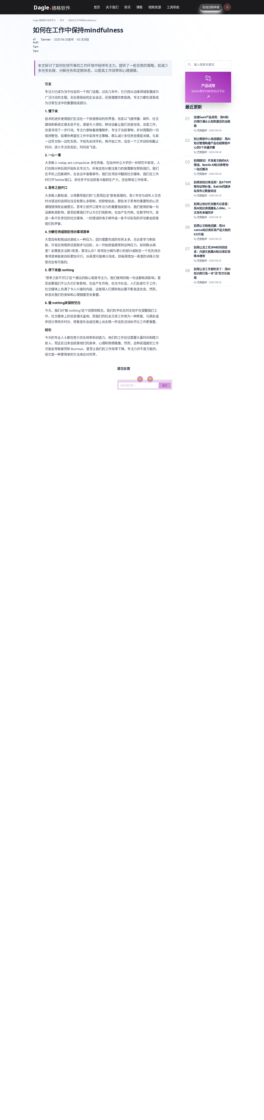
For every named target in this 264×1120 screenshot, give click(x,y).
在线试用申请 (210, 7)
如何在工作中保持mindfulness (82, 20)
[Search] (189, 64)
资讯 (62, 20)
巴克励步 (202, 130)
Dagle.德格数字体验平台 (44, 20)
